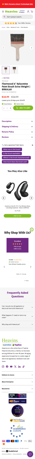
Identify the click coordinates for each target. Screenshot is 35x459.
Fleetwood (5, 81)
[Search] (3, 17)
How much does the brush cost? (15, 162)
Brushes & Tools (15, 27)
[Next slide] (31, 198)
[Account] (28, 11)
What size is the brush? (12, 149)
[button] (4, 267)
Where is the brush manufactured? (16, 158)
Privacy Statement (17, 454)
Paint (8, 27)
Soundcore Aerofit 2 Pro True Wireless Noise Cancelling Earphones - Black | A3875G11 (17, 207)
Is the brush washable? (11, 153)
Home (3, 27)
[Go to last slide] (4, 198)
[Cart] (32, 11)
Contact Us (25, 454)
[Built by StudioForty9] (10, 451)
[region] (17, 266)
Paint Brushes (24, 27)
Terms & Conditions (7, 454)
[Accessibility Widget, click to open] (32, 229)
